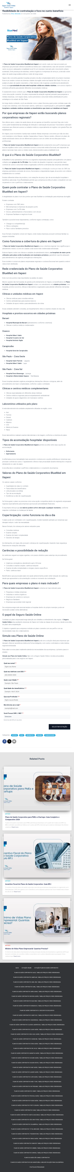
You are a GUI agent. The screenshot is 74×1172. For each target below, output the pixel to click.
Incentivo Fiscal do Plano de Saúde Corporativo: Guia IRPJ (28, 884)
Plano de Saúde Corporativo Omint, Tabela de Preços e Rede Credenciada (37, 1091)
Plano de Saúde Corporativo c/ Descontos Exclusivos (37, 1010)
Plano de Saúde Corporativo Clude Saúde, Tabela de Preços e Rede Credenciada (37, 1029)
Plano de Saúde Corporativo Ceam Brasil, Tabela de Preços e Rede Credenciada (37, 1020)
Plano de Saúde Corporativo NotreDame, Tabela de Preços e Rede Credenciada (37, 1086)
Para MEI (39, 735)
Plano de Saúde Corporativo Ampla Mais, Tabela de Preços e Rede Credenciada (37, 991)
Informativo (30, 735)
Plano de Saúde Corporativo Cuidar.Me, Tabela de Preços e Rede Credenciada (37, 1039)
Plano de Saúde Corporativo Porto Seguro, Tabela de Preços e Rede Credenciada (37, 1105)
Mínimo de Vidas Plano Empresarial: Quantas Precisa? (26, 949)
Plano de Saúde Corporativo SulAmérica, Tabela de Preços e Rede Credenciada (37, 1124)
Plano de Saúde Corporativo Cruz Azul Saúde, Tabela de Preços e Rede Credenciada (37, 1034)
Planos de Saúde (49, 735)
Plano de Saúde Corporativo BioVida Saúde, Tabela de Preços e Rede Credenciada (37, 996)
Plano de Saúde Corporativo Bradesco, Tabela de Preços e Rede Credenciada (37, 1005)
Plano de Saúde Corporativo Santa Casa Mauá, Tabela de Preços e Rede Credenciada (37, 1115)
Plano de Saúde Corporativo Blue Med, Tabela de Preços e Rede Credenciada (37, 1001)
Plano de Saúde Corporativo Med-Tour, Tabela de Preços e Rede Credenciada (37, 1081)
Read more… (15, 827)
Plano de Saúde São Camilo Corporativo (37, 1157)
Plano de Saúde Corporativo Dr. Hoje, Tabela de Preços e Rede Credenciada (37, 1048)
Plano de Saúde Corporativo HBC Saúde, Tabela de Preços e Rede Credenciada (37, 1067)
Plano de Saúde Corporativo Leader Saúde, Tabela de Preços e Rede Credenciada (37, 1072)
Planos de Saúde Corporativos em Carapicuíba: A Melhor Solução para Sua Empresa (37, 1162)
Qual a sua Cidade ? (11, 680)
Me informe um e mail (12, 705)
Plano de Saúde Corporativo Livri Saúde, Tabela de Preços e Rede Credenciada (37, 1077)
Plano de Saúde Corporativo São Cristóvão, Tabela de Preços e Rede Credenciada (37, 1119)
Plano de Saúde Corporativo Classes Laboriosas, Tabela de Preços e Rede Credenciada (37, 1024)
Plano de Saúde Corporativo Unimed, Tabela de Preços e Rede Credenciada (37, 1148)
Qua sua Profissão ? (12, 697)
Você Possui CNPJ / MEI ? (13, 713)
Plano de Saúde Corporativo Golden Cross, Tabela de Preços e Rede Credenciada (37, 1062)
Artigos (14, 735)
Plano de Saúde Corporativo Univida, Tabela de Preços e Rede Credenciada (37, 1152)
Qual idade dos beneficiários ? (15, 688)
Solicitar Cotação (59, 727)
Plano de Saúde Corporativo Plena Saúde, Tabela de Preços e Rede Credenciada (37, 1100)
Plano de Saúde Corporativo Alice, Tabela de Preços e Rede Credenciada (37, 972)
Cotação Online (26, 968)
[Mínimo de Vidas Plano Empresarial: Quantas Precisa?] (37, 920)
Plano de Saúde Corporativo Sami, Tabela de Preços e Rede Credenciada (37, 1110)
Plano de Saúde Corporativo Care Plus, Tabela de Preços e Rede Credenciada (37, 1015)
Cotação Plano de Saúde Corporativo (46, 968)
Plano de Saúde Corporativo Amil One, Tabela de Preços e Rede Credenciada (37, 982)
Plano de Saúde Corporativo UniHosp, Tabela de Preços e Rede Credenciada (37, 1143)
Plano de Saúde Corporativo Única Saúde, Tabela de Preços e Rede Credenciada (37, 1138)
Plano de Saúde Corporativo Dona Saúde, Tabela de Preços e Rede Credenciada (37, 1043)
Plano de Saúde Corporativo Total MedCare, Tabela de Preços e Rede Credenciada (37, 1129)
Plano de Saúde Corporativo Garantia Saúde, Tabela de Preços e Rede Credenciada (37, 1053)
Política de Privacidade (37, 1167)
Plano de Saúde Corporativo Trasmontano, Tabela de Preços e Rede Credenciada (37, 1134)
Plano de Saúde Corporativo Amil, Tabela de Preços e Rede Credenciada (37, 986)
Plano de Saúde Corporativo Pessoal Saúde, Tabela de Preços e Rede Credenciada (37, 1096)
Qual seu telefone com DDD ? (15, 672)
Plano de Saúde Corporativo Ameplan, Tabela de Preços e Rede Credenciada (37, 977)
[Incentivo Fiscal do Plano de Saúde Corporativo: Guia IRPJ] (37, 855)
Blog (21, 735)
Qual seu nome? (10, 663)
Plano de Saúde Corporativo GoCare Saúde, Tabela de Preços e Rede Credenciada (37, 1058)
